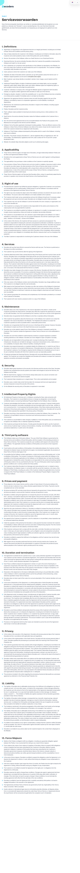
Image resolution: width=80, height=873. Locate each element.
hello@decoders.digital (34, 76)
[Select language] (72, 2)
